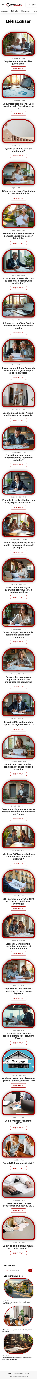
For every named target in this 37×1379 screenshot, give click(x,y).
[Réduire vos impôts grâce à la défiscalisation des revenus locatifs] (18, 306)
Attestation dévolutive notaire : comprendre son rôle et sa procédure (17, 1358)
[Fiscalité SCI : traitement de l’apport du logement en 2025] (18, 704)
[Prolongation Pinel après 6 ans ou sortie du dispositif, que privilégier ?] (18, 261)
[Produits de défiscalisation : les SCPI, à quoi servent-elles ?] (18, 482)
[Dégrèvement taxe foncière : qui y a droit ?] (18, 44)
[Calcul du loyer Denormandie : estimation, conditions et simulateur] (18, 615)
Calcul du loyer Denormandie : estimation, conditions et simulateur (18, 634)
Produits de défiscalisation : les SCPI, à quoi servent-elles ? (18, 501)
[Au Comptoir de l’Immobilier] (14, 4)
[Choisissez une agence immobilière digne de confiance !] (18, 1316)
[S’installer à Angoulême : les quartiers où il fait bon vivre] (18, 1288)
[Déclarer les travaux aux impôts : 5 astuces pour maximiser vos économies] (18, 659)
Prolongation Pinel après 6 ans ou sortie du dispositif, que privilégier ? (18, 280)
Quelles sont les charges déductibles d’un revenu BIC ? (18, 1204)
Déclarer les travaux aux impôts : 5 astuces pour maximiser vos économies (18, 679)
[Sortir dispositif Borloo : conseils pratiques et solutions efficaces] (18, 1016)
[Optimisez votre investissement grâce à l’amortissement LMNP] (18, 1061)
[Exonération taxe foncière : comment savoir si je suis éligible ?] (18, 971)
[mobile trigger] (3, 4)
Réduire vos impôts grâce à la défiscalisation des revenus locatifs (18, 325)
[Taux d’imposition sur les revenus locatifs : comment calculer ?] (18, 438)
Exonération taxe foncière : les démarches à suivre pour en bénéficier (18, 236)
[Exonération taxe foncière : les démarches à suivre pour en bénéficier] (18, 216)
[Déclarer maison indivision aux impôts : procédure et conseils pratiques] (18, 525)
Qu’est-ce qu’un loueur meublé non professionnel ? (18, 1246)
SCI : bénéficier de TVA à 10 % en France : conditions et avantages (18, 901)
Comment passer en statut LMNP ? (18, 1121)
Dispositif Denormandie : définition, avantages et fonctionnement (18, 946)
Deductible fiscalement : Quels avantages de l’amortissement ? (18, 106)
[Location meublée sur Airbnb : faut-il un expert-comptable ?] (18, 395)
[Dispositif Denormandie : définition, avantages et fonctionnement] (18, 926)
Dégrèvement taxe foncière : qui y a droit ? (18, 62)
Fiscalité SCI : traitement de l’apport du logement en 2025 (18, 723)
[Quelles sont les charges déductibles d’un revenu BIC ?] (18, 1186)
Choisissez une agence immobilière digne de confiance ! (17, 1330)
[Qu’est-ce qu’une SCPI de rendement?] (18, 131)
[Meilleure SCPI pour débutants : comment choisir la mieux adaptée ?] (18, 836)
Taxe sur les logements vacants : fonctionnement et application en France (18, 811)
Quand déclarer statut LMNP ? (18, 1163)
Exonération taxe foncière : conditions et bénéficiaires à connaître (18, 766)
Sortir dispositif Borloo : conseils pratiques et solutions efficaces (18, 1035)
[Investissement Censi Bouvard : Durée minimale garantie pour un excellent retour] (18, 350)
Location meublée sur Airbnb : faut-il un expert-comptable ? (18, 414)
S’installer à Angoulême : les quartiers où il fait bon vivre (16, 1302)
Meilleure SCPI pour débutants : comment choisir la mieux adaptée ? (19, 856)
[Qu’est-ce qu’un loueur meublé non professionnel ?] (18, 1228)
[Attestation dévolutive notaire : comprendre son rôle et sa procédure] (18, 1343)
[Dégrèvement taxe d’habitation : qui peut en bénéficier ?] (18, 173)
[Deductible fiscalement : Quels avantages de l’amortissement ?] (18, 86)
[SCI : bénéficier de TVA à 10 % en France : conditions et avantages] (18, 881)
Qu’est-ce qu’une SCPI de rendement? (18, 149)
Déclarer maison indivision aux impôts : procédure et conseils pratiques (18, 545)
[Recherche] (29, 4)
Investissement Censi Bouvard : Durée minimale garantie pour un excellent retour (18, 370)
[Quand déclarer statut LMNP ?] (18, 1146)
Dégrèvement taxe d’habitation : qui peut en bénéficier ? (18, 192)
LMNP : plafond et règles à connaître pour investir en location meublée (18, 589)
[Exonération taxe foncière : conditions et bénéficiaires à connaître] (18, 747)
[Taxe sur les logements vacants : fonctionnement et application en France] (18, 792)
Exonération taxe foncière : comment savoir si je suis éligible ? (18, 991)
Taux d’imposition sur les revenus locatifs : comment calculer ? (18, 457)
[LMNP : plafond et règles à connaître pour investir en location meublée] (18, 570)
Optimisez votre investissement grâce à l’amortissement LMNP (18, 1079)
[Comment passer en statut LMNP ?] (18, 1103)
